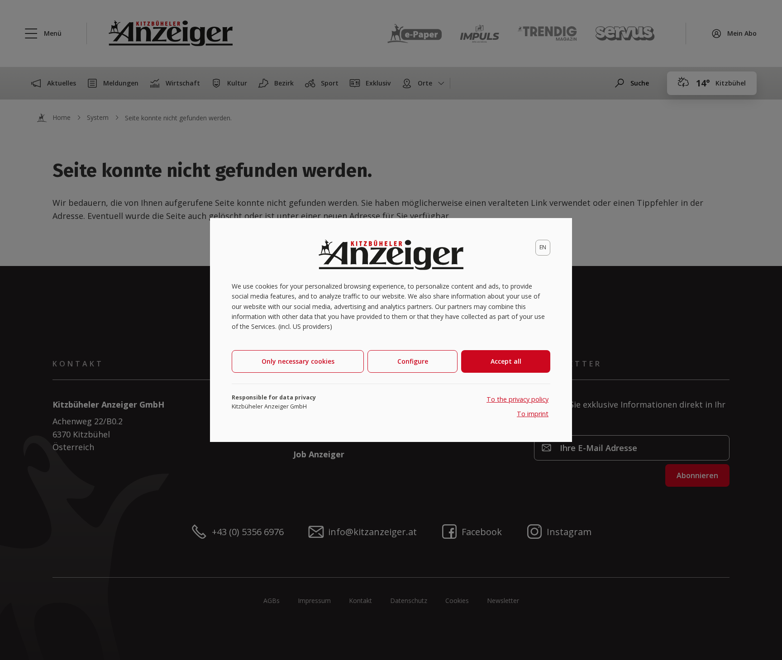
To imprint (532, 413)
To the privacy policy (517, 399)
